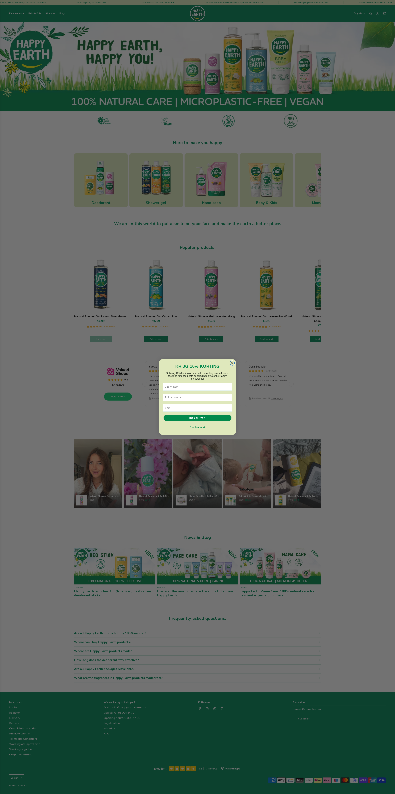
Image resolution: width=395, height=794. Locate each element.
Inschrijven (197, 417)
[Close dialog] (232, 363)
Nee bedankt (197, 427)
